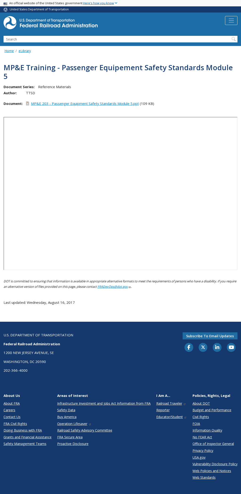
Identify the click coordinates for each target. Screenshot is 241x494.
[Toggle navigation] (231, 20)
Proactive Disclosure (72, 443)
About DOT (201, 403)
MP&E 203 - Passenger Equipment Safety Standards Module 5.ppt (85, 103)
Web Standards (204, 477)
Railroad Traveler (169, 403)
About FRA (12, 403)
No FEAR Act (202, 437)
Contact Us (12, 417)
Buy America (66, 417)
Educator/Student (169, 417)
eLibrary (25, 51)
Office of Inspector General (213, 443)
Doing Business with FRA (23, 430)
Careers (9, 410)
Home (9, 51)
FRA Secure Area (70, 437)
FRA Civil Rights (15, 423)
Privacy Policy (203, 450)
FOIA (196, 423)
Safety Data (66, 410)
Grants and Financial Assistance (28, 437)
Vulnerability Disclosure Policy (215, 464)
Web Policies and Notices (212, 471)
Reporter (163, 410)
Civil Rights (201, 417)
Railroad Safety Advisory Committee (84, 430)
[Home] (51, 24)
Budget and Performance (212, 410)
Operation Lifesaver (72, 423)
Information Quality (207, 430)
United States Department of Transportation (39, 9)
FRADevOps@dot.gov (112, 286)
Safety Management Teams (25, 443)
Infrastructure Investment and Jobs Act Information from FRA (104, 403)
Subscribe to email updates (210, 335)
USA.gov (199, 457)
